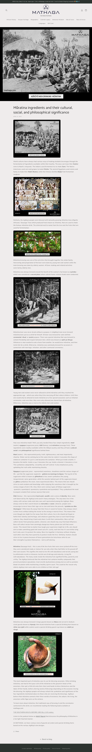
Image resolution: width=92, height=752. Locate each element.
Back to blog (47, 739)
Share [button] (17, 731)
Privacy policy (46, 748)
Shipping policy (66, 748)
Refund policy (37, 748)
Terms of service (56, 748)
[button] (6, 10)
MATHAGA (29, 748)
